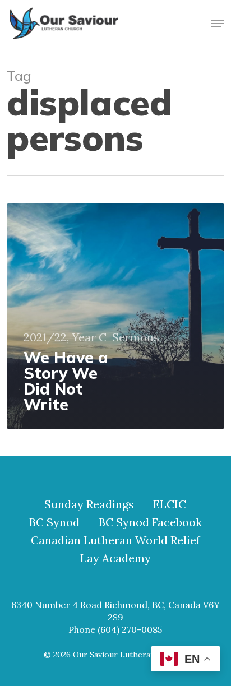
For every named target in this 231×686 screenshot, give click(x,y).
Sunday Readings (89, 504)
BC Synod (54, 522)
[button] (217, 23)
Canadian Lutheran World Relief (115, 540)
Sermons (135, 337)
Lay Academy (115, 558)
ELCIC (169, 504)
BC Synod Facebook (150, 522)
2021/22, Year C (65, 337)
